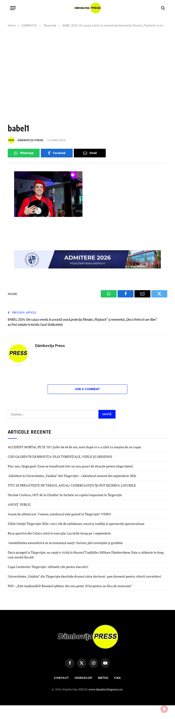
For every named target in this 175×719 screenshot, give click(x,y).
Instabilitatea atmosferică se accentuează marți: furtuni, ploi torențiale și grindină (65, 543)
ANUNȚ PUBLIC (19, 504)
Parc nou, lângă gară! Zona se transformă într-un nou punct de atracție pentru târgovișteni (70, 466)
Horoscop (83, 678)
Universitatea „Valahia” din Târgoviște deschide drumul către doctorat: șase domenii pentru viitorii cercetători (84, 576)
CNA (117, 678)
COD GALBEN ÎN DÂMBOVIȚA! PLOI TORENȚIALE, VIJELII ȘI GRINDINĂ (60, 456)
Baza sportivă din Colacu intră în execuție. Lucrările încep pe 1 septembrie (59, 533)
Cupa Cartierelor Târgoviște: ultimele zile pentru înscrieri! (48, 567)
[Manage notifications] (164, 709)
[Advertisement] (87, 67)
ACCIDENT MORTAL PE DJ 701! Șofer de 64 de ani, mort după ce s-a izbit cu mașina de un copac (75, 447)
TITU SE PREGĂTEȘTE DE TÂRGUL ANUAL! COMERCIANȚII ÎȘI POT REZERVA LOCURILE (72, 485)
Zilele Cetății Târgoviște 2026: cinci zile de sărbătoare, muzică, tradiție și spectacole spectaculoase (76, 523)
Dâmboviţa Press (30, 140)
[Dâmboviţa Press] (88, 8)
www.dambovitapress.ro (105, 689)
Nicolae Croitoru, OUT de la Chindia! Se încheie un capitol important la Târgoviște (65, 495)
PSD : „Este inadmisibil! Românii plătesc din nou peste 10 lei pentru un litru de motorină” (70, 586)
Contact (61, 678)
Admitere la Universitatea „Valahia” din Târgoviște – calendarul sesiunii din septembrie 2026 (72, 476)
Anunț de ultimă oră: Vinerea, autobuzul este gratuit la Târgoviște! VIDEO (59, 514)
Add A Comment (87, 389)
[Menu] (13, 8)
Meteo (103, 678)
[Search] (162, 8)
